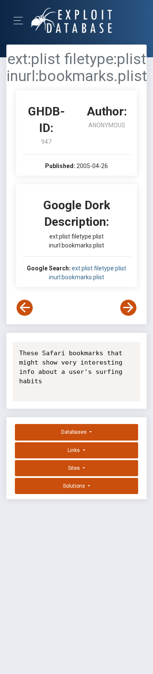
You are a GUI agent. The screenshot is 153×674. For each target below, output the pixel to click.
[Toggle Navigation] (21, 20)
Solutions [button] (74, 486)
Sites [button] (74, 468)
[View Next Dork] (128, 308)
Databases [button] (74, 432)
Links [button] (74, 450)
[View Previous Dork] (25, 308)
